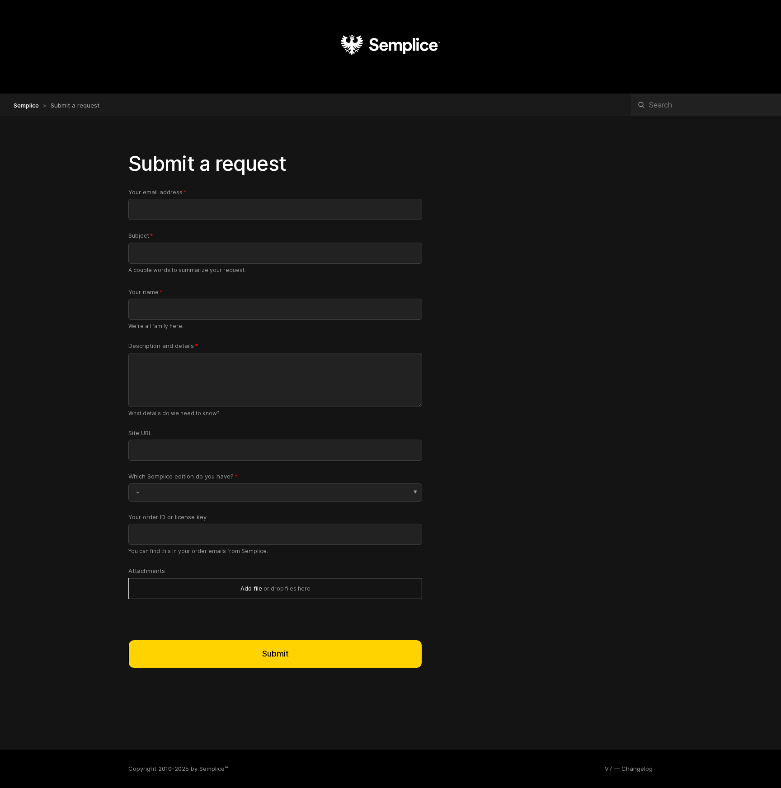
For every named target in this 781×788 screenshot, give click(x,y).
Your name (143, 292)
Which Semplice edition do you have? (181, 476)
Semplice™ (213, 768)
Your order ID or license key (167, 517)
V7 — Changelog (629, 768)
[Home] (390, 65)
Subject (138, 235)
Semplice (26, 105)
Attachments (146, 570)
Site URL (140, 432)
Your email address (155, 192)
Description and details (161, 345)
